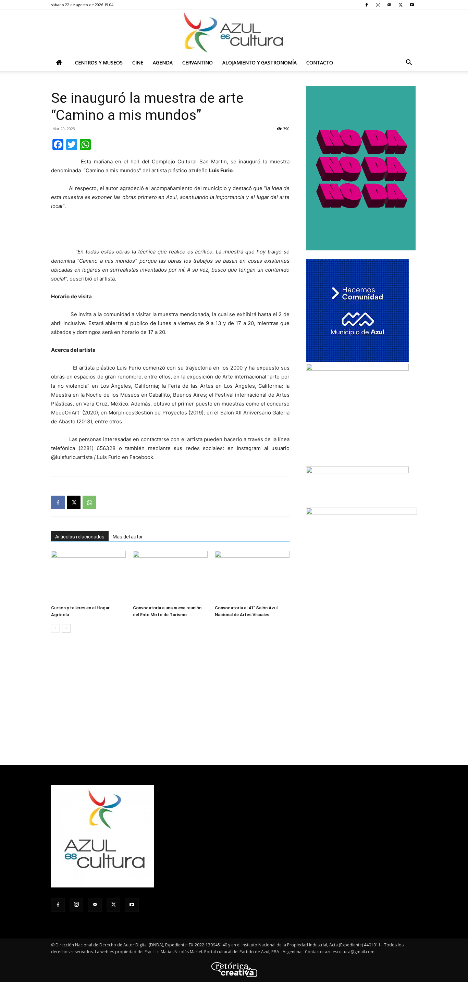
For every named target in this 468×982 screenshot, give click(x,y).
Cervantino (197, 62)
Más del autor (128, 536)
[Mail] (389, 5)
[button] (409, 63)
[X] (400, 5)
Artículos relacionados (79, 536)
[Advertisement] (170, 230)
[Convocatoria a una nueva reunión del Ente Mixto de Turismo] (170, 576)
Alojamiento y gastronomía (259, 62)
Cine (137, 62)
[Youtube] (412, 5)
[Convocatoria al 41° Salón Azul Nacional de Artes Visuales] (252, 576)
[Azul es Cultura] (234, 32)
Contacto (319, 62)
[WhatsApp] (89, 502)
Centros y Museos (99, 62)
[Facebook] (366, 5)
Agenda (163, 62)
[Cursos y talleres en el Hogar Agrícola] (88, 576)
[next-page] (66, 628)
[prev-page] (55, 628)
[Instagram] (378, 5)
